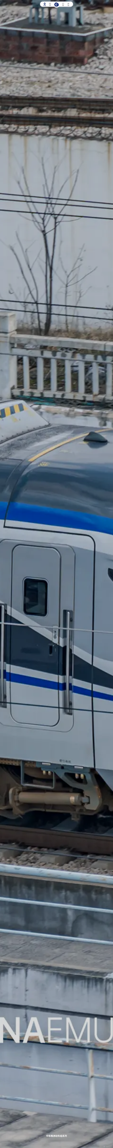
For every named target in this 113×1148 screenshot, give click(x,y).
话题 (68, 5)
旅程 (63, 5)
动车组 (44, 5)
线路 (50, 5)
